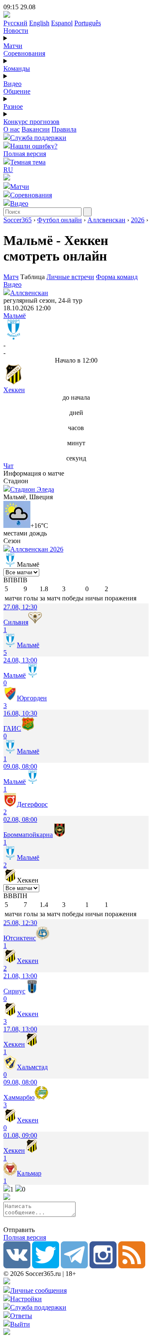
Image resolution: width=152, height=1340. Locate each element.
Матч (11, 276)
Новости (15, 30)
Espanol (62, 23)
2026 (137, 219)
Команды (16, 68)
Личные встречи (70, 276)
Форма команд (117, 276)
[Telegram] (74, 1266)
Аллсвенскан (106, 219)
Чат (8, 465)
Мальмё (14, 315)
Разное (13, 106)
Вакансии (36, 129)
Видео (12, 83)
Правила (64, 129)
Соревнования (24, 53)
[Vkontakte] (16, 1266)
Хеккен (14, 389)
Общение (16, 91)
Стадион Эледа (32, 489)
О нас (11, 129)
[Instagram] (103, 1266)
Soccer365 (17, 219)
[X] (45, 1266)
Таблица (33, 276)
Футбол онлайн (59, 219)
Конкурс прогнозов (31, 121)
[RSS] (131, 1266)
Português (87, 23)
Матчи (12, 45)
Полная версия (24, 153)
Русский (15, 23)
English (39, 23)
